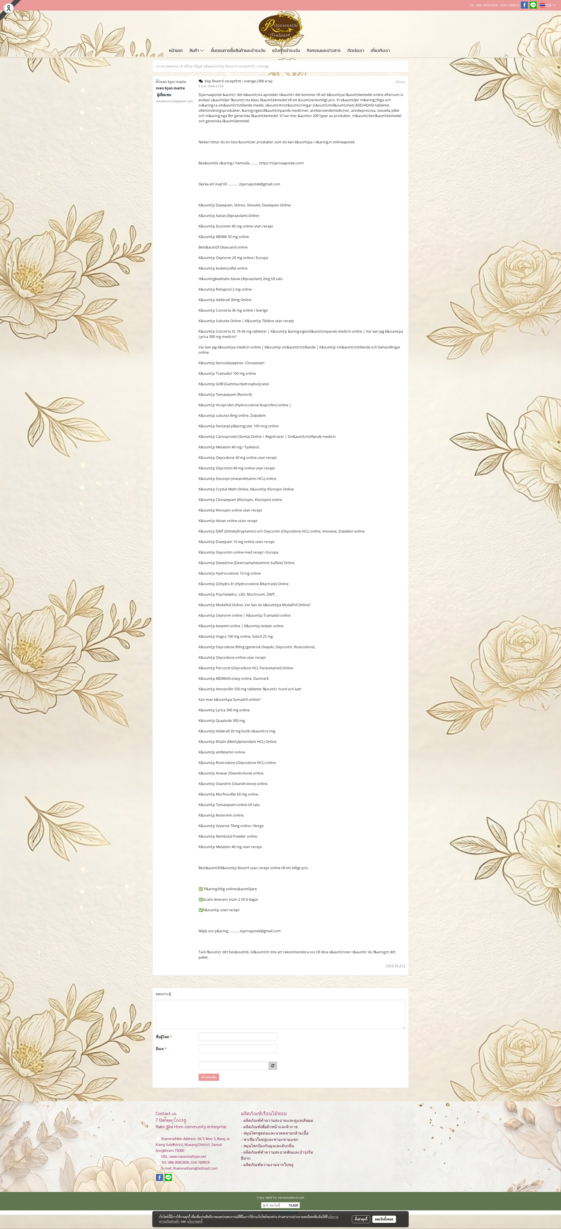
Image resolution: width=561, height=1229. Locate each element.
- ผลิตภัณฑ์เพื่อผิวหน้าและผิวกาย (269, 1127)
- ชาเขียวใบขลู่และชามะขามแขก (269, 1139)
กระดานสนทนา (168, 66)
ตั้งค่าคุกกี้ (361, 1219)
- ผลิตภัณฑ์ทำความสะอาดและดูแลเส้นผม (277, 1120)
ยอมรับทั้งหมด (384, 1219)
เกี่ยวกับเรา (380, 50)
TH (548, 5)
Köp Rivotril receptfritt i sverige (243, 66)
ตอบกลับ (210, 1077)
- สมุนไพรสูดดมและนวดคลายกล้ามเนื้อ (275, 1133)
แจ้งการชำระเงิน (286, 50)
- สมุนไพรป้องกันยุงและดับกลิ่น (267, 1146)
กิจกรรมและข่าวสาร (324, 50)
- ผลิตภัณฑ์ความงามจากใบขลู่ (267, 1165)
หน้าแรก (176, 50)
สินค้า (194, 50)
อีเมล (161, 1048)
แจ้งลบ (400, 81)
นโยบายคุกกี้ (194, 1221)
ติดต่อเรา (355, 50)
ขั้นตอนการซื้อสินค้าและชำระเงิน (238, 50)
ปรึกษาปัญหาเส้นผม (199, 66)
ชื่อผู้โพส (164, 1036)
